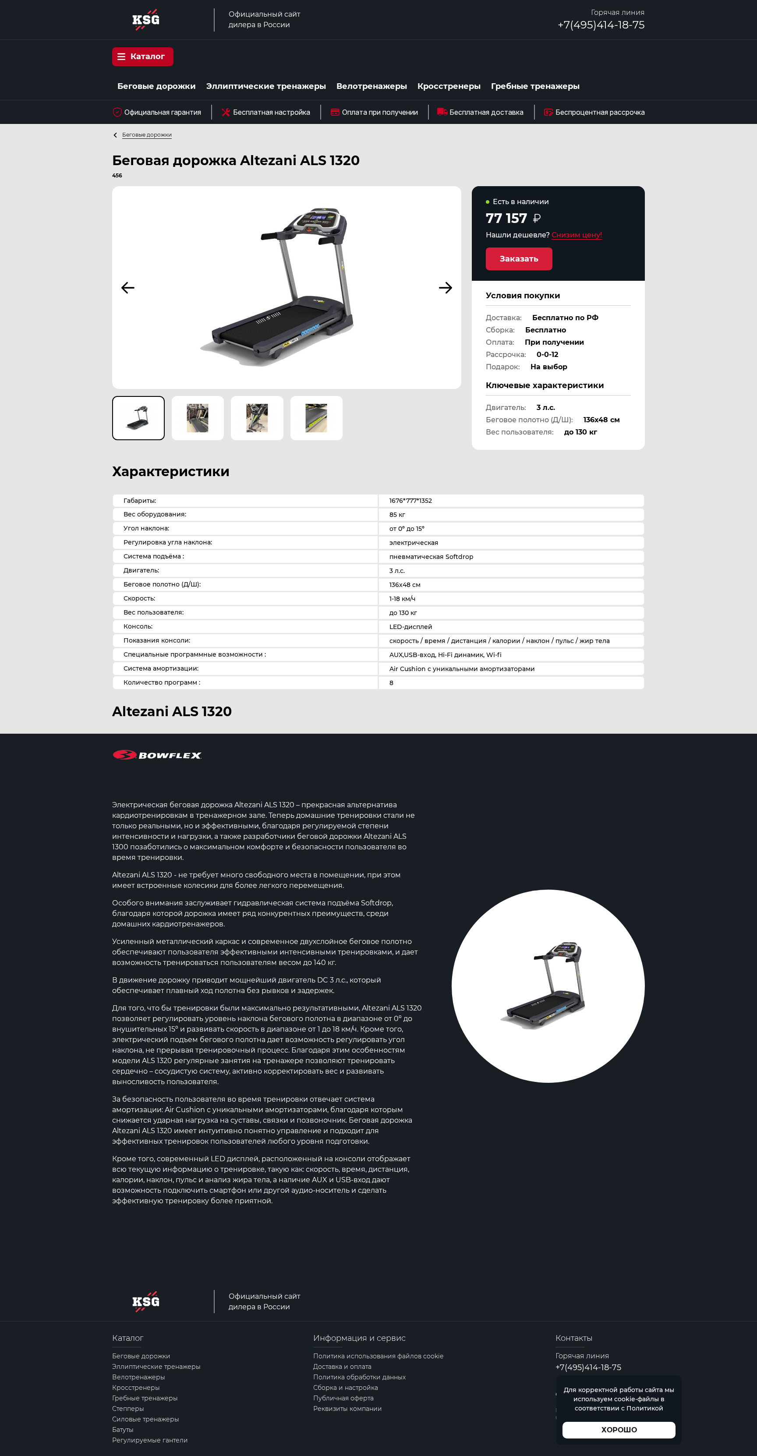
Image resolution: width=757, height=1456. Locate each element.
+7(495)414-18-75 (601, 24)
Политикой (644, 1408)
